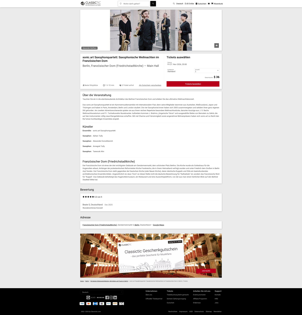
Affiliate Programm (200, 299)
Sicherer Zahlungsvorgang (176, 299)
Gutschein (201, 4)
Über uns (149, 295)
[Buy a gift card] (151, 256)
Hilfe (216, 299)
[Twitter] (111, 298)
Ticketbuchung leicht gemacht (178, 295)
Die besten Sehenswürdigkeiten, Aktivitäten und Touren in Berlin (109, 281)
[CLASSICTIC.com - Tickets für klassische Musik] (90, 3)
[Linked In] (115, 298)
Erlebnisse (197, 303)
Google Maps (158, 225)
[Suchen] (153, 3)
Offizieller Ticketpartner (154, 299)
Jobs (216, 303)
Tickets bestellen (193, 84)
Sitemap (209, 311)
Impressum (183, 311)
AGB (191, 311)
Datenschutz (199, 311)
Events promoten (199, 295)
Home (82, 281)
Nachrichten (172, 311)
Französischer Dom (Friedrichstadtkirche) (100, 225)
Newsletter (218, 311)
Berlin (137, 225)
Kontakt (218, 295)
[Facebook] (88, 297)
